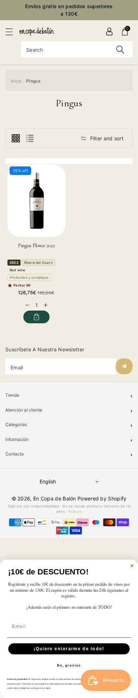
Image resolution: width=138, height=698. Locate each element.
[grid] (15, 138)
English (48, 481)
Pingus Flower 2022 (36, 246)
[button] (12, 31)
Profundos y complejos (29, 277)
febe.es (75, 511)
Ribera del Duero (38, 263)
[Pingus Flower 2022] (36, 200)
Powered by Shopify (101, 498)
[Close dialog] (131, 565)
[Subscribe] (124, 366)
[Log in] (109, 31)
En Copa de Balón (54, 498)
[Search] (120, 49)
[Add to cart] (36, 317)
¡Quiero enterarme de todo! (69, 648)
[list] (29, 138)
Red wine (17, 270)
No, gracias (69, 666)
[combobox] (77, 49)
